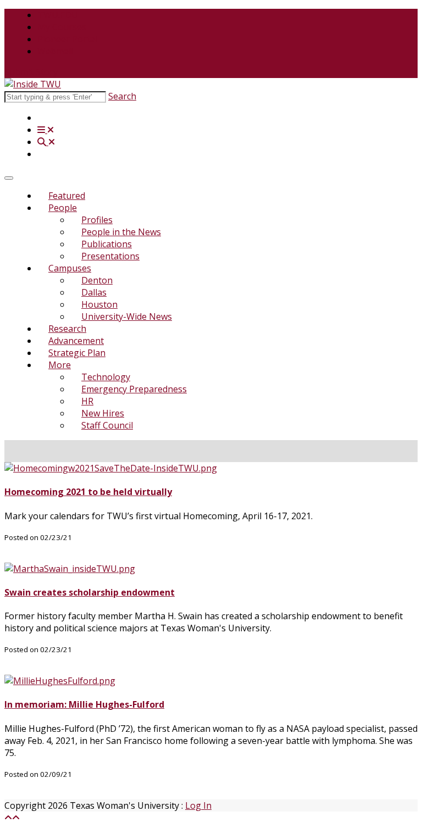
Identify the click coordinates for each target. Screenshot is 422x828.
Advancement (76, 341)
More (59, 365)
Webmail (55, 51)
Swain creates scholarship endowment (89, 592)
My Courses (61, 27)
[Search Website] (46, 142)
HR (87, 401)
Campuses (69, 268)
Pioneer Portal (67, 39)
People (62, 208)
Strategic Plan (77, 353)
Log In (198, 805)
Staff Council (107, 425)
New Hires (102, 413)
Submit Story (31, 72)
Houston (99, 304)
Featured (66, 196)
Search (122, 96)
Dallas (94, 292)
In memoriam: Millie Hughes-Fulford (84, 704)
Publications (106, 244)
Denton (97, 280)
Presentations (110, 256)
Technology (105, 377)
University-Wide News (126, 316)
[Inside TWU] (32, 84)
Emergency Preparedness (134, 389)
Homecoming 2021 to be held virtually (88, 492)
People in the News (121, 232)
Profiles (97, 220)
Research (67, 329)
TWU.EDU (57, 15)
